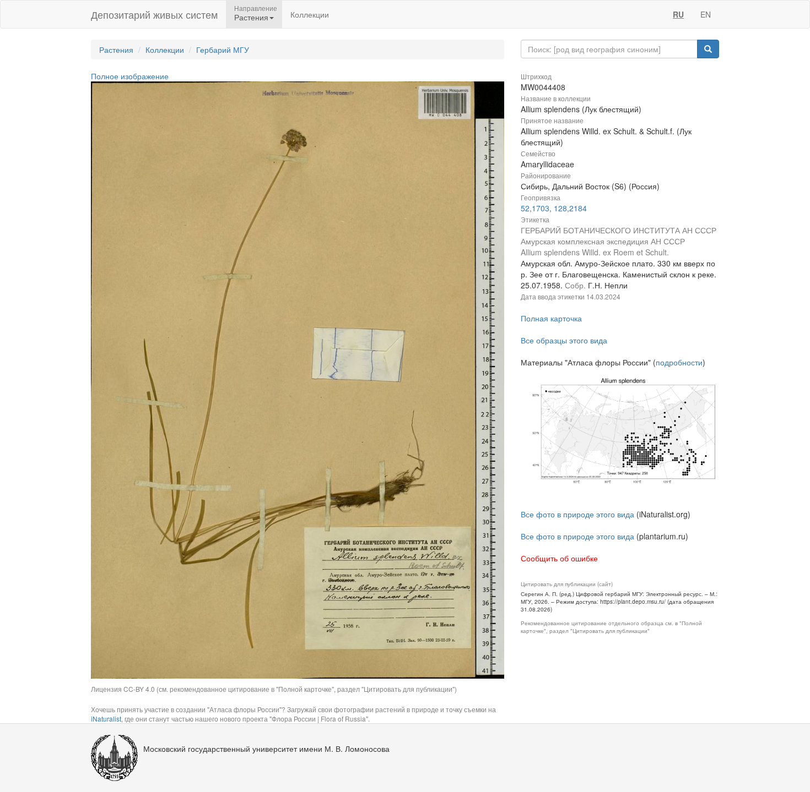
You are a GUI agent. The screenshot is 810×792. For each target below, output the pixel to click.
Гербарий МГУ (222, 49)
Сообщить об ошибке (559, 558)
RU (678, 14)
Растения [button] (251, 17)
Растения (116, 49)
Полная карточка (551, 318)
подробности (679, 362)
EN (705, 14)
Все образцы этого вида (564, 340)
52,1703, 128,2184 (554, 208)
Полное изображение (130, 75)
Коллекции (309, 14)
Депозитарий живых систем (154, 14)
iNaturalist (106, 718)
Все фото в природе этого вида (577, 514)
